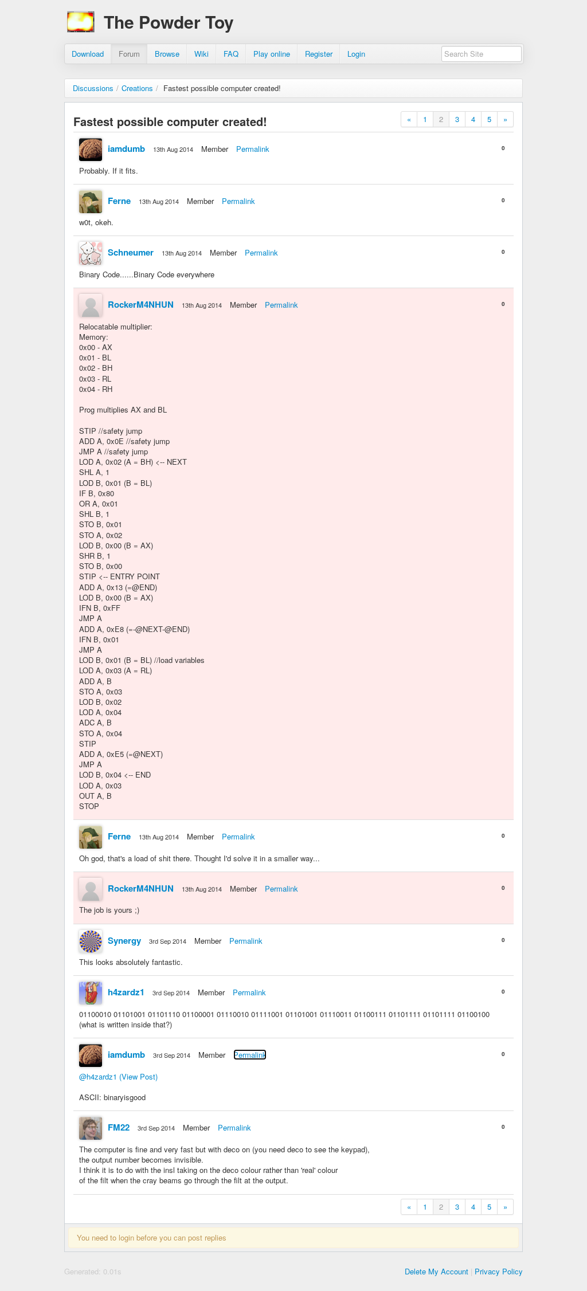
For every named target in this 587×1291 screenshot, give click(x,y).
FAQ (231, 53)
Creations (137, 88)
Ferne (119, 200)
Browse (167, 53)
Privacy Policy (499, 1271)
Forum (129, 53)
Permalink (252, 148)
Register (318, 53)
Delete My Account (436, 1271)
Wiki (201, 53)
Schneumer (131, 252)
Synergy (124, 940)
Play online (271, 53)
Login (356, 53)
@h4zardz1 (98, 1076)
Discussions (93, 88)
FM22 (119, 1127)
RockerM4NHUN (141, 304)
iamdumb (126, 148)
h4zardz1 (126, 992)
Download (88, 53)
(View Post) (138, 1076)
